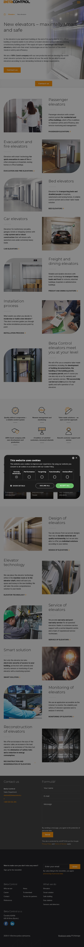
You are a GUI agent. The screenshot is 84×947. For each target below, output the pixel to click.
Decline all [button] (45, 486)
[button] (17, 485)
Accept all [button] (65, 486)
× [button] (76, 458)
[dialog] (42, 473)
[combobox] (73, 458)
